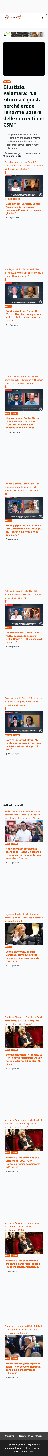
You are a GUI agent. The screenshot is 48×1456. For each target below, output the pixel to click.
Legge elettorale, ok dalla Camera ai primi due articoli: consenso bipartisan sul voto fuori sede (24, 917)
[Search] (41, 17)
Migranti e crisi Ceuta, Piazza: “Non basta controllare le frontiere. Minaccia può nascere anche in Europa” (24, 380)
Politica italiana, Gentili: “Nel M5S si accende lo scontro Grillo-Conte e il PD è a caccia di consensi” (24, 594)
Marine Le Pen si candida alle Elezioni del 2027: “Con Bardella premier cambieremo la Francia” (23, 1123)
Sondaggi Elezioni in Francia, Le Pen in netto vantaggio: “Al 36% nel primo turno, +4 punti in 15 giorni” (24, 1020)
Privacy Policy (35, 1436)
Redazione (21, 1436)
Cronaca (8, 199)
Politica (7, 82)
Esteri (7, 413)
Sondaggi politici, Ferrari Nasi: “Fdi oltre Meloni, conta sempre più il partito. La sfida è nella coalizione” (22, 487)
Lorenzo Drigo (13, 153)
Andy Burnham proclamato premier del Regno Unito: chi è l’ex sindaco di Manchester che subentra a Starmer (23, 814)
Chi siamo (9, 1436)
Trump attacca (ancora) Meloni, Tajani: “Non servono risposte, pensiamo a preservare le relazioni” (23, 1329)
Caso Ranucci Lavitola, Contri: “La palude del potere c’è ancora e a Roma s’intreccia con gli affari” (24, 165)
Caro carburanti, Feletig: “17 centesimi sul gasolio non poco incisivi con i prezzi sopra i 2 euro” (23, 701)
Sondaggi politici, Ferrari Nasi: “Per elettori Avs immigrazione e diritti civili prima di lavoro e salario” (24, 272)
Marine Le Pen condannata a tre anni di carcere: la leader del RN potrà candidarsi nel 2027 (23, 1226)
